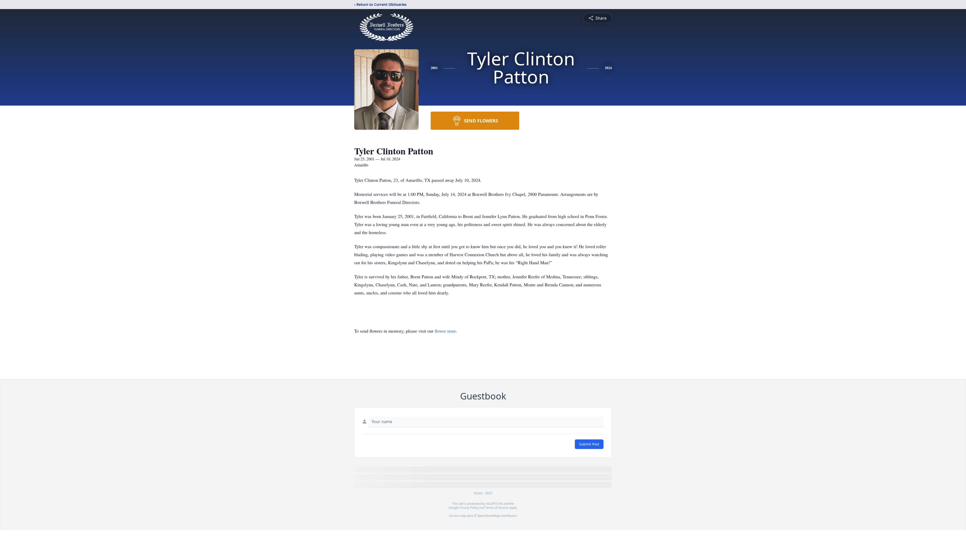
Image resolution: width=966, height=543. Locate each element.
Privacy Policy (468, 508)
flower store (445, 331)
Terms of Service (496, 508)
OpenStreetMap (488, 516)
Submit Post (589, 444)
